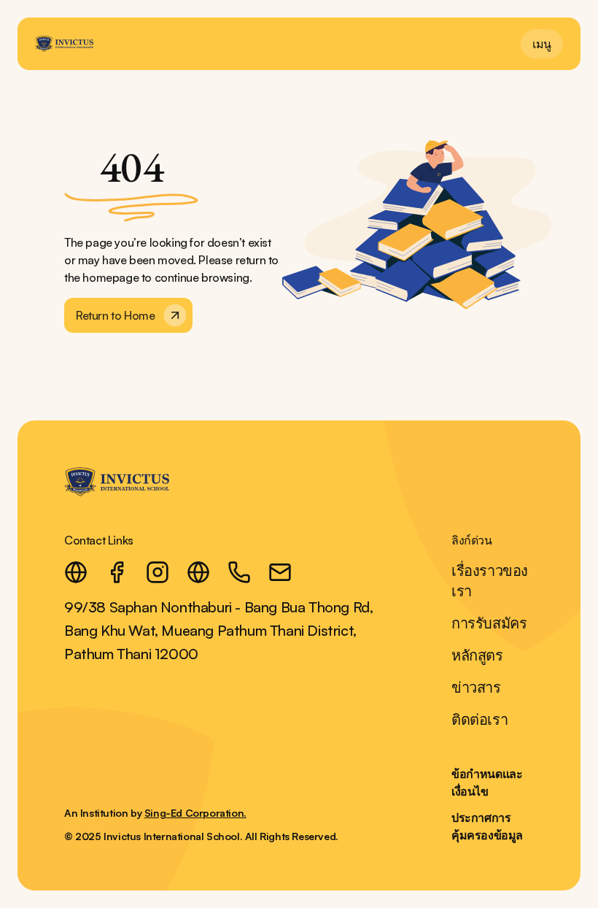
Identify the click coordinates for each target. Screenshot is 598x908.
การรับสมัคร (489, 623)
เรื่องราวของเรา (489, 580)
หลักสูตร (477, 655)
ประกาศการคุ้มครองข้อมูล (487, 826)
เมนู (541, 43)
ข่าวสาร (476, 687)
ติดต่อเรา (479, 719)
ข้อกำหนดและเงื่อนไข (486, 782)
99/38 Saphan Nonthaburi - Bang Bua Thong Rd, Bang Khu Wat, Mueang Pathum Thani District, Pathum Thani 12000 (218, 630)
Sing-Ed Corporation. (195, 813)
